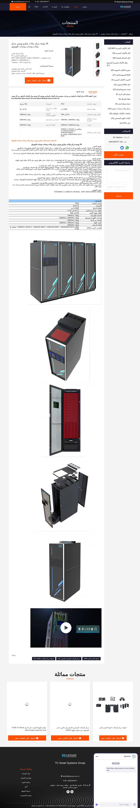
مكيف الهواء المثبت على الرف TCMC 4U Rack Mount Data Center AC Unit (71, 729)
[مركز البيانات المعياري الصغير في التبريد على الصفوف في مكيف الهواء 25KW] (113, 704)
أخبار (26, 787)
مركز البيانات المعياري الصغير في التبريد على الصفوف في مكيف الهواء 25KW (115, 729)
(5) (120, 80)
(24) (119, 48)
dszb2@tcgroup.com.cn (22, 1)
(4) (124, 99)
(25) (120, 70)
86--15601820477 (43, 1)
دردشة (18, 7)
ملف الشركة (26, 773)
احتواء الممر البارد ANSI (91, 658)
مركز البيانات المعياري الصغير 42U (69, 658)
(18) (119, 109)
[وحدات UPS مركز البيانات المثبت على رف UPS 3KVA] (27, 704)
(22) (119, 113)
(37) (121, 75)
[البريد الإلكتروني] (122, 147)
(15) (120, 118)
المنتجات (123, 34)
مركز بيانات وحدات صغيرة (109, 34)
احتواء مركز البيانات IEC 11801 (44, 658)
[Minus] (97, 756)
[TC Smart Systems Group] (126, 6)
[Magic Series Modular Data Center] (66, 628)
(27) (117, 64)
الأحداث (45, 7)
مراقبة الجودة (26, 782)
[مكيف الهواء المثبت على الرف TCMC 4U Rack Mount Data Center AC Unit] (70, 704)
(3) (123, 94)
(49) (121, 58)
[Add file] (134, 804)
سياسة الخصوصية (26, 795)
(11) (122, 85)
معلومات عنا (65, 7)
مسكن (85, 7)
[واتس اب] (127, 148)
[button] (97, 75)
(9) (122, 104)
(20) (121, 53)
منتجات (76, 7)
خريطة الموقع (26, 791)
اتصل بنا (54, 7)
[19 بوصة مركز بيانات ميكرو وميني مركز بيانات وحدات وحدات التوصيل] (72, 60)
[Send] (97, 804)
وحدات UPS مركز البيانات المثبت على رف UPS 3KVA (28, 729)
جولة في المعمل (26, 778)
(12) (121, 89)
